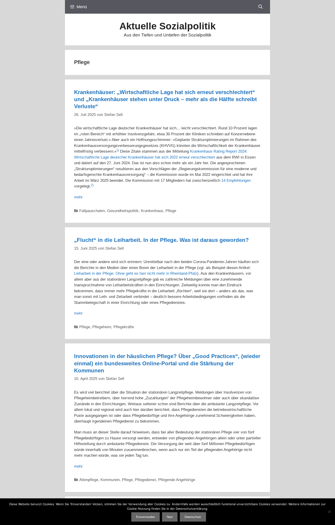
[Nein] (329, 511)
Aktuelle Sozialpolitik (167, 26)
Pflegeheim (101, 327)
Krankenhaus (152, 211)
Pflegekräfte (123, 327)
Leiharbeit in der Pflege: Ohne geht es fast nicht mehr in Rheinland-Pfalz (135, 273)
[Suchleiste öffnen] (260, 7)
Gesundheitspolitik (123, 211)
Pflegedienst (145, 480)
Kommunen (110, 480)
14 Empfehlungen (236, 180)
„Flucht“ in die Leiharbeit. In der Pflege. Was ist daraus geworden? (161, 240)
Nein (170, 517)
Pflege (170, 211)
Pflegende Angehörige (176, 480)
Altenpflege (88, 480)
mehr (78, 197)
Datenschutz (193, 517)
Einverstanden (145, 517)
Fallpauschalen (92, 211)
